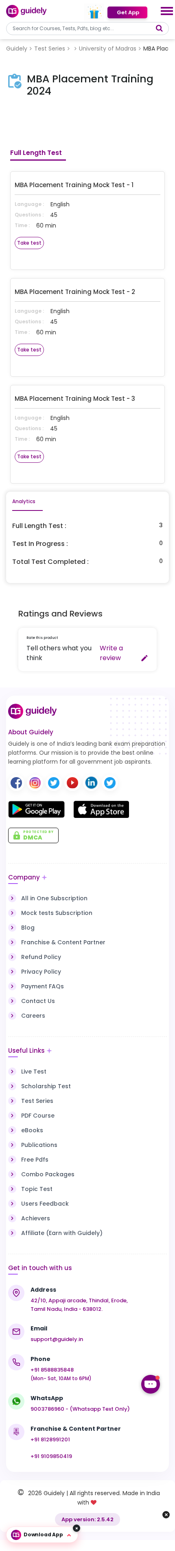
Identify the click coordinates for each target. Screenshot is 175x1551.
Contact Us (38, 1001)
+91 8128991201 (50, 1439)
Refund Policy (41, 957)
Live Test (33, 1071)
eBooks (32, 1130)
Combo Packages (47, 1174)
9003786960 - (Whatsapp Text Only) (80, 1409)
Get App (127, 12)
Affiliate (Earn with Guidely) (62, 1233)
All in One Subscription (54, 898)
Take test (29, 242)
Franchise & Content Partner (63, 942)
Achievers (35, 1218)
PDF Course (38, 1115)
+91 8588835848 (52, 1370)
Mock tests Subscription (56, 913)
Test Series (49, 48)
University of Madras (107, 48)
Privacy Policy (41, 972)
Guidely (16, 48)
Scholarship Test (46, 1086)
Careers (33, 1016)
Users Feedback (45, 1204)
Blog (28, 928)
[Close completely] (76, 1528)
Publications (39, 1145)
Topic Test (36, 1189)
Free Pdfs (34, 1160)
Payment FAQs (42, 986)
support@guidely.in (57, 1339)
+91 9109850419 (51, 1456)
